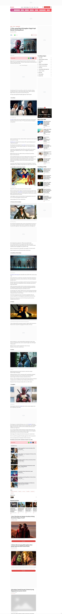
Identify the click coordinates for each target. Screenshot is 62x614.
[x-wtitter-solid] (33, 58)
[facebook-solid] (31, 58)
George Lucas (12, 141)
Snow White (20, 191)
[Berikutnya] (36, 505)
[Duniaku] (12, 7)
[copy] (35, 58)
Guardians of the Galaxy (14, 274)
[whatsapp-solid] (28, 58)
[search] (42, 7)
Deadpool (30, 424)
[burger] (51, 7)
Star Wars (12, 119)
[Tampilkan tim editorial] (36, 497)
